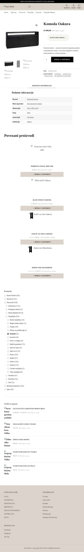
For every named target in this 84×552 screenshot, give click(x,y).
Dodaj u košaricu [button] (43, 174)
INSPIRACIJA (9, 514)
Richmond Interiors (62, 76)
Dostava (45, 510)
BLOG (6, 517)
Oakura (29, 122)
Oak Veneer (30, 117)
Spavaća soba (14, 348)
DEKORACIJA (9, 503)
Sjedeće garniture (15, 344)
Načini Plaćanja (48, 507)
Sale (9, 382)
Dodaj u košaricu (62, 59)
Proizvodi (49, 76)
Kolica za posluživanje (17, 330)
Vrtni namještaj (15, 372)
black (28, 113)
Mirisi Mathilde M (14, 313)
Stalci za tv (13, 351)
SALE (6, 496)
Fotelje (12, 327)
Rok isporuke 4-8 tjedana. (34, 104)
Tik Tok (6, 537)
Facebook (7, 530)
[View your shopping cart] (79, 6)
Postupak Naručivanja (50, 517)
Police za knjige (15, 341)
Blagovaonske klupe (16, 323)
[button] (36, 25)
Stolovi (12, 361)
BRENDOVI (8, 507)
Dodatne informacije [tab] (42, 85)
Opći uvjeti (46, 500)
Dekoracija (11, 306)
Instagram (7, 533)
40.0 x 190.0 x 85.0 (32, 108)
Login (73, 7)
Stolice (12, 354)
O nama (45, 496)
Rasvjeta (11, 379)
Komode (58, 74)
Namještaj (67, 74)
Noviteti (11, 375)
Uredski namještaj (15, 368)
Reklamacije (47, 514)
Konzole (12, 337)
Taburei (12, 365)
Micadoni (10, 299)
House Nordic (11, 295)
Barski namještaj (15, 320)
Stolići (12, 358)
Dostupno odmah (13, 309)
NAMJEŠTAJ (8, 500)
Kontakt (45, 503)
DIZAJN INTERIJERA (12, 510)
